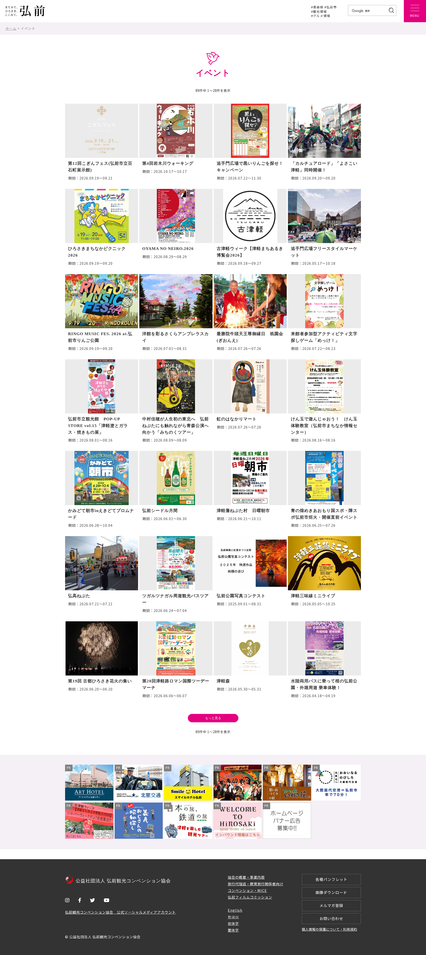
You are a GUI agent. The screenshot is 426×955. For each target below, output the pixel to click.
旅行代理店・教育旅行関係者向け (255, 883)
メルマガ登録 (331, 905)
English (235, 910)
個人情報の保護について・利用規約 (329, 929)
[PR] (89, 799)
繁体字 (233, 930)
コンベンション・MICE (247, 890)
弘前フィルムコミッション (250, 897)
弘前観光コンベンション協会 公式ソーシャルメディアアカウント (120, 912)
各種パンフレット (331, 879)
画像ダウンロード (331, 892)
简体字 (233, 923)
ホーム (11, 28)
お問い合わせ (331, 918)
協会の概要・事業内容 (246, 877)
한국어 (233, 916)
